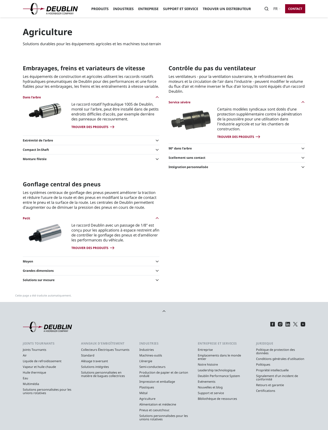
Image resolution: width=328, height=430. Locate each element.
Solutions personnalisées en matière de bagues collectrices (103, 374)
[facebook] (272, 327)
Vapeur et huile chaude (39, 366)
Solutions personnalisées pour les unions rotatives (47, 391)
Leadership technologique (216, 370)
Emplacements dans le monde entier (219, 357)
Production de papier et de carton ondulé (163, 374)
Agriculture (147, 398)
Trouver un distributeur (227, 8)
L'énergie (145, 361)
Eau (25, 378)
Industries (123, 8)
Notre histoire (208, 364)
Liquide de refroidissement (42, 361)
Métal (143, 393)
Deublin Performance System (219, 376)
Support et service (180, 8)
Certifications (265, 390)
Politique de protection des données (275, 351)
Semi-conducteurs (152, 366)
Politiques (263, 364)
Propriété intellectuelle (272, 370)
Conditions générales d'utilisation (280, 358)
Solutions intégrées (95, 366)
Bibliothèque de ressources (217, 398)
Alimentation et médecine (157, 404)
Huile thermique (34, 372)
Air (25, 355)
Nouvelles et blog (210, 387)
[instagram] (280, 327)
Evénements (206, 381)
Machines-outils (150, 355)
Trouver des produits (89, 127)
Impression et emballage (157, 381)
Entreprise (148, 8)
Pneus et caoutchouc (154, 410)
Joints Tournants (34, 349)
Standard (87, 355)
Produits (100, 8)
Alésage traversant (94, 361)
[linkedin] (287, 327)
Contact (295, 9)
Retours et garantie (270, 385)
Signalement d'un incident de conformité (277, 377)
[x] (295, 327)
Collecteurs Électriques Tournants (105, 349)
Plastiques (146, 387)
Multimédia (31, 384)
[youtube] (303, 327)
